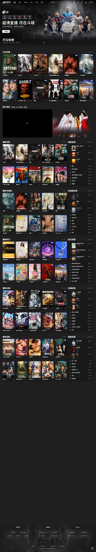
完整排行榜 (89, 142)
